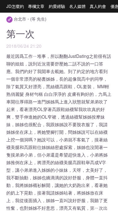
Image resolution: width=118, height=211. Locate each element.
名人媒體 (77, 6)
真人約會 (98, 6)
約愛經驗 (57, 6)
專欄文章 (36, 6)
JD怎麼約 (15, 6)
